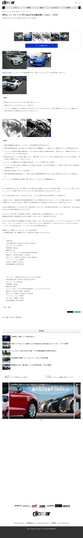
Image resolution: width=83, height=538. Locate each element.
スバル (3, 317)
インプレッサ (12, 317)
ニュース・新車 (11, 11)
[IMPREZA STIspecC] (39, 128)
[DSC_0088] (14, 85)
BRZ (20, 317)
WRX (17, 317)
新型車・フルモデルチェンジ (23, 11)
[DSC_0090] (14, 128)
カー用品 (67, 7)
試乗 (7, 317)
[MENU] (80, 3)
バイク (15, 7)
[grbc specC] (39, 60)
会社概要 (53, 523)
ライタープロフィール (63, 523)
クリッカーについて (19, 523)
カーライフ (55, 7)
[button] (79, 7)
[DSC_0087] (14, 60)
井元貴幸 (34, 18)
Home (41, 7)
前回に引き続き (7, 72)
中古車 (28, 7)
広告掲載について (31, 523)
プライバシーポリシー (43, 523)
